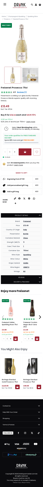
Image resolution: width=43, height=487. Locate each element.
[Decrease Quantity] (5, 151)
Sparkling (27, 255)
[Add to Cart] (25, 151)
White (25, 259)
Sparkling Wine (33, 16)
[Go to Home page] (20, 4)
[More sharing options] (15, 203)
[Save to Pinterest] (29, 198)
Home (4, 16)
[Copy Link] (15, 198)
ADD (36, 179)
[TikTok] (38, 433)
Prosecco (7, 19)
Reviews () (22, 92)
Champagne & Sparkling (16, 16)
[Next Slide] (40, 317)
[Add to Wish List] (36, 151)
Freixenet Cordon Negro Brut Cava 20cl (30, 324)
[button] (19, 198)
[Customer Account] (36, 4)
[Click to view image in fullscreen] (21, 43)
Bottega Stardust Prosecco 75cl (30, 380)
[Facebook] (18, 433)
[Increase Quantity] (14, 151)
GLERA (25, 263)
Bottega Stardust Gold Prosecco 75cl (10, 380)
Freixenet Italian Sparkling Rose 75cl (10, 323)
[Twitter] (32, 433)
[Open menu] (5, 4)
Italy (25, 230)
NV (24, 271)
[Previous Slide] (3, 317)
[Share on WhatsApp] (34, 198)
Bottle (25, 234)
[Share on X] (24, 198)
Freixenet (27, 221)
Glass (25, 238)
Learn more (30, 122)
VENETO (26, 267)
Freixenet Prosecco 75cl (20, 19)
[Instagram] (25, 433)
